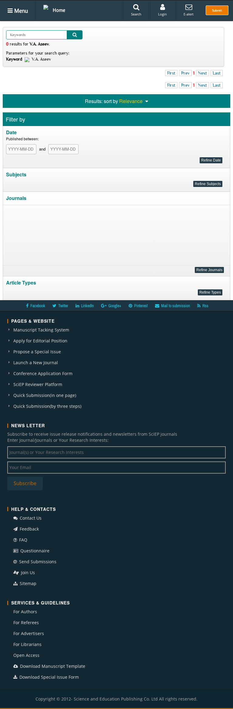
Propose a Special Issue (37, 351)
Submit (217, 10)
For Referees (26, 622)
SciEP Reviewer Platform (37, 384)
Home (59, 10)
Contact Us (30, 518)
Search (136, 14)
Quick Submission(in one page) (44, 395)
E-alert (189, 14)
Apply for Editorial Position (40, 341)
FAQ (22, 540)
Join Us (27, 572)
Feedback (29, 529)
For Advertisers (28, 633)
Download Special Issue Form (48, 677)
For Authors (25, 611)
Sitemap (27, 583)
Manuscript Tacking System (41, 330)
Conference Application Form (43, 373)
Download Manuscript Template (52, 666)
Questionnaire (34, 551)
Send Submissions (37, 561)
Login (162, 14)
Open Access (26, 655)
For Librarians (27, 644)
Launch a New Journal (35, 362)
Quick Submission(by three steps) (47, 406)
